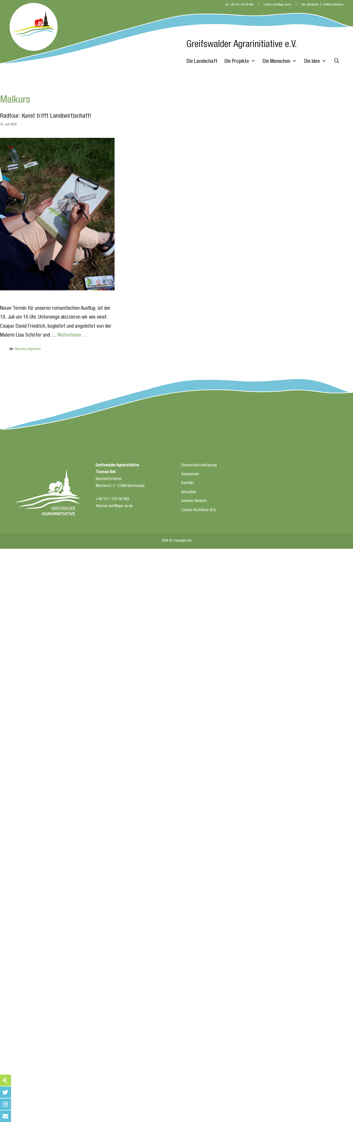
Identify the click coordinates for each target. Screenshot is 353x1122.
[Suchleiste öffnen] (336, 61)
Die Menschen (276, 61)
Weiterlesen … (72, 335)
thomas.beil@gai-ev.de (114, 506)
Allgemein (34, 349)
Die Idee (312, 61)
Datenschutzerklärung (199, 465)
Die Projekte (237, 61)
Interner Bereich (194, 501)
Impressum (190, 474)
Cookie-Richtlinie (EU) (198, 510)
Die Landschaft (202, 61)
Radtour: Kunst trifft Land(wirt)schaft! (45, 116)
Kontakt (187, 483)
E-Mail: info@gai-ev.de (277, 4)
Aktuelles (21, 349)
